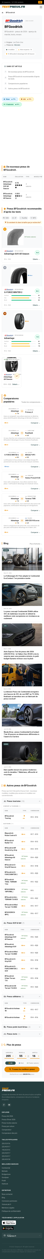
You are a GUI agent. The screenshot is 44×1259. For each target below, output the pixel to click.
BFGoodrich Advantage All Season (7, 196)
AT (15, 218)
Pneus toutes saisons (9, 1123)
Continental (6, 1168)
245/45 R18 (6, 1159)
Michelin (17, 45)
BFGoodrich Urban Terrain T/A (10, 978)
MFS (34, 218)
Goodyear (5, 1177)
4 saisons (12, 104)
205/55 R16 (6, 1143)
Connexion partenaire (9, 1201)
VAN (7, 218)
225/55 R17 (6, 1156)
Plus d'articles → (36, 544)
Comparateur (6, 1130)
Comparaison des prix (9, 1133)
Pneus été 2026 (7, 1116)
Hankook (5, 1184)
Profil (21, 1052)
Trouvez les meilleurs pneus (23, 1069)
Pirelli (4, 1181)
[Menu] (41, 7)
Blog (3, 1197)
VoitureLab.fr (6, 1204)
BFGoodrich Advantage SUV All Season (10, 937)
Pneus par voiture (8, 1126)
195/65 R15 (6, 1150)
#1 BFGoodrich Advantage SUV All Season (21, 54)
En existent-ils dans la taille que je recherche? (24, 222)
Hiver (11, 99)
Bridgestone (6, 1174)
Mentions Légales (8, 1208)
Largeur (8, 1052)
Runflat (24, 218)
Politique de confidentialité (11, 1211)
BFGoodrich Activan (12, 1017)
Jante (34, 1052)
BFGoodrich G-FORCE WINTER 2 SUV (11, 968)
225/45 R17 (6, 1147)
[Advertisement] (22, 135)
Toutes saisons (34, 1063)
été (27, 99)
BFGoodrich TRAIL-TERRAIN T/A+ (11, 882)
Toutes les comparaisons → (31, 402)
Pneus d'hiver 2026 (8, 1119)
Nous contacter (7, 1194)
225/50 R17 (6, 1153)
